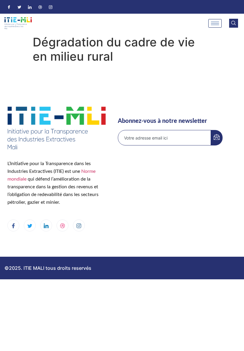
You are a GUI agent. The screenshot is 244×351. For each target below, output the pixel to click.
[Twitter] (19, 6)
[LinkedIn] (29, 6)
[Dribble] (40, 6)
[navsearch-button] (233, 23)
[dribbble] (62, 225)
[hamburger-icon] (215, 23)
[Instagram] (50, 6)
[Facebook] (8, 6)
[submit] (217, 137)
